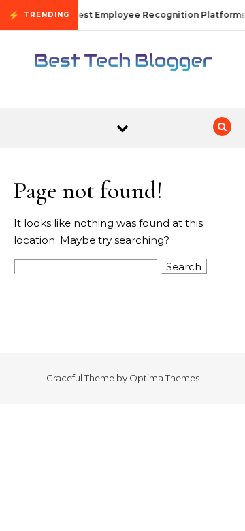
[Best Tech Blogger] (122, 64)
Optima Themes (164, 377)
